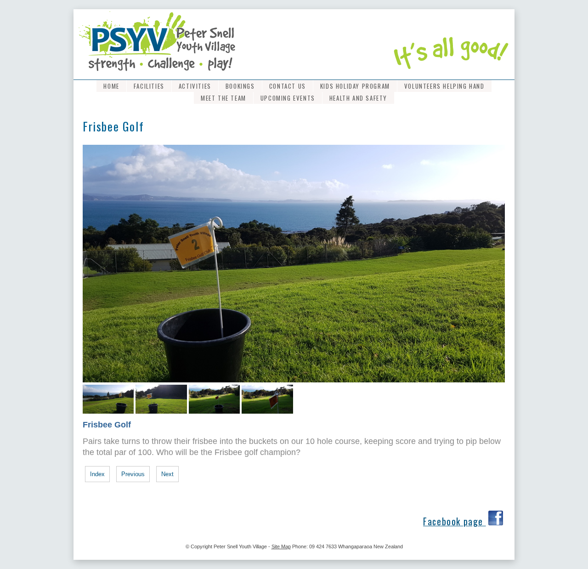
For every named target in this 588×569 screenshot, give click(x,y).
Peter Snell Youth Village (240, 546)
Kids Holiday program (355, 86)
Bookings (240, 86)
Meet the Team (223, 97)
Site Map (281, 546)
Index (97, 474)
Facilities (149, 86)
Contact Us (287, 86)
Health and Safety (358, 97)
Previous (133, 474)
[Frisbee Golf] (294, 380)
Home (111, 86)
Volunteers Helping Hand (444, 86)
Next (167, 474)
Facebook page (454, 521)
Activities (195, 86)
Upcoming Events (287, 97)
